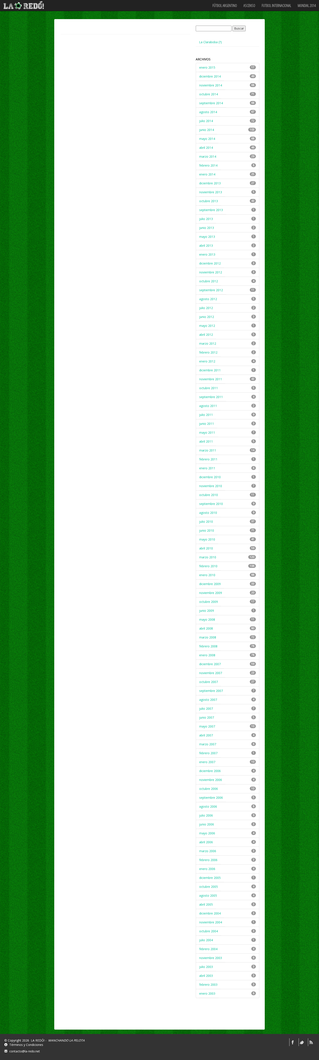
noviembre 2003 (210, 958)
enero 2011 (207, 468)
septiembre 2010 (211, 504)
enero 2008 (207, 655)
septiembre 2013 (211, 210)
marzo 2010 (207, 557)
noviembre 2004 (210, 922)
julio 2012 (206, 308)
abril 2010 (206, 548)
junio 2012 (206, 317)
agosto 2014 (208, 112)
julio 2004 (206, 940)
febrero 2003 (208, 984)
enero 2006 (207, 869)
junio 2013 (206, 228)
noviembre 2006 (210, 780)
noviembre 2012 (210, 272)
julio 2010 (206, 521)
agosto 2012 (208, 299)
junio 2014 (206, 130)
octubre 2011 (208, 388)
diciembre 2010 (210, 477)
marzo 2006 (207, 851)
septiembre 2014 (211, 103)
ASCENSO (249, 5)
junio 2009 (206, 611)
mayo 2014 (207, 139)
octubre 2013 (208, 201)
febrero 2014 (208, 165)
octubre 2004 (208, 931)
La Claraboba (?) (210, 42)
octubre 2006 (208, 789)
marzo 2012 (207, 343)
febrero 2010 (208, 566)
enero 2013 (207, 254)
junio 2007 (206, 717)
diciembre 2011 (210, 370)
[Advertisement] (228, 1018)
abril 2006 (206, 842)
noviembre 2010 (210, 486)
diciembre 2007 (210, 664)
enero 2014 (207, 174)
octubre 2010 (208, 495)
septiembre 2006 (211, 797)
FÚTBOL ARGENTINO (224, 5)
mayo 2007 (207, 726)
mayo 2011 (207, 432)
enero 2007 (207, 762)
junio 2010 (206, 530)
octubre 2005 (208, 887)
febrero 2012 (208, 352)
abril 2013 (206, 245)
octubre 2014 (208, 94)
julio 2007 (206, 708)
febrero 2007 (208, 753)
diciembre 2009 (210, 584)
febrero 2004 (208, 949)
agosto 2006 (208, 806)
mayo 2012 (207, 326)
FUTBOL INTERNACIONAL (276, 5)
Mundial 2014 (307, 5)
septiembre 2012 (211, 290)
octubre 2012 (208, 281)
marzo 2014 (207, 156)
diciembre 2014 (210, 76)
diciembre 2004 (210, 913)
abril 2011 (206, 441)
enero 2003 (207, 993)
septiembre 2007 (211, 691)
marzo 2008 (207, 637)
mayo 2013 (207, 237)
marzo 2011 (207, 450)
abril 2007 (206, 735)
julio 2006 (206, 815)
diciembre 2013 (210, 183)
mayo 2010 (207, 539)
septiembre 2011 (211, 397)
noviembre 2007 (210, 673)
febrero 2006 (208, 860)
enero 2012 (207, 361)
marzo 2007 (207, 744)
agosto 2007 (208, 700)
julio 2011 (206, 415)
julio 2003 (206, 967)
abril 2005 (206, 904)
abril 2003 (206, 976)
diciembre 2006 (210, 771)
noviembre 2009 (210, 593)
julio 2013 (206, 219)
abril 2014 (206, 148)
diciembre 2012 (210, 263)
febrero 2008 (208, 646)
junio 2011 (206, 424)
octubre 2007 (208, 682)
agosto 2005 (208, 895)
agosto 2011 (208, 406)
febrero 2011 (208, 459)
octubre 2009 (208, 602)
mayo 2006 (207, 833)
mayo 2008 (207, 619)
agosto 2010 (208, 513)
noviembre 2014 (210, 85)
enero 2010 (207, 575)
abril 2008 (206, 628)
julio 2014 (206, 121)
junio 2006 (206, 824)
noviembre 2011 (210, 379)
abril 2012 (206, 334)
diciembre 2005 (210, 878)
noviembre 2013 (210, 192)
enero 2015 (207, 67)
